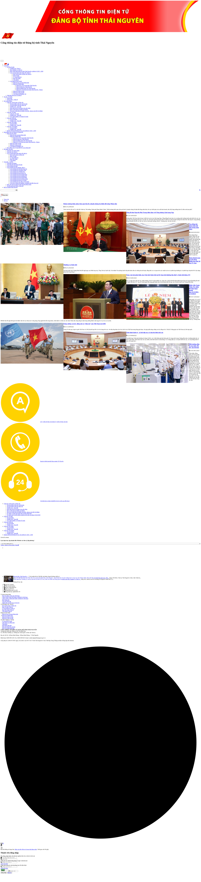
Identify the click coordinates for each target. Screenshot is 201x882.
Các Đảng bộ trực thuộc (16, 81)
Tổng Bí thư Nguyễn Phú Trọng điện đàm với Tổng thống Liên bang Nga (150, 212)
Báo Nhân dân (5, 600)
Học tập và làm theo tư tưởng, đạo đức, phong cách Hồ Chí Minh (26, 111)
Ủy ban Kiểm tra (17, 77)
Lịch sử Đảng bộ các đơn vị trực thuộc (19, 181)
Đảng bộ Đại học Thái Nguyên (24, 87)
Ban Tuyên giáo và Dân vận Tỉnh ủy (22, 74)
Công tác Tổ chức (11, 112)
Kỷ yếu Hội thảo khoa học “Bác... (100, 578)
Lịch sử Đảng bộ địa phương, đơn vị (16, 167)
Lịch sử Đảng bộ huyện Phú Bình (18, 177)
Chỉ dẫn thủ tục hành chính (54, 501)
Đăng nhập (5, 195)
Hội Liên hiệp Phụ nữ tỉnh (8, 627)
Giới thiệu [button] (6, 65)
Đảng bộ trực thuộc (12, 133)
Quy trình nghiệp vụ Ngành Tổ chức (19, 116)
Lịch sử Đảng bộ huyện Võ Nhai (18, 180)
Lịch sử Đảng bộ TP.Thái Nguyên (18, 169)
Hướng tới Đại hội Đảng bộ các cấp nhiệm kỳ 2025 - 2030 (21, 130)
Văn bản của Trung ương (13, 150)
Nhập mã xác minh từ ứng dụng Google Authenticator (14, 860)
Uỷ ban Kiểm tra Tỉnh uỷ (8, 608)
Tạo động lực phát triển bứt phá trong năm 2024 (194, 226)
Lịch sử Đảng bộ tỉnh (12, 166)
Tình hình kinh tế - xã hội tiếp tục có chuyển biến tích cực (144, 332)
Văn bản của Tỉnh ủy (12, 152)
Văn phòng (16, 79)
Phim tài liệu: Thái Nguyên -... (21, 576)
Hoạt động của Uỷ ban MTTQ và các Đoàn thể (18, 147)
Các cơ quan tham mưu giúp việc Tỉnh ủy (20, 72)
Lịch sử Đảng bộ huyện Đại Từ (18, 173)
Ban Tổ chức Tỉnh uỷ (7, 607)
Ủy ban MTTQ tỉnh (7, 621)
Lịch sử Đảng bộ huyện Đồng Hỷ (18, 176)
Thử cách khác (4, 863)
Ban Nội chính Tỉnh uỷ (8, 610)
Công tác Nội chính (12, 122)
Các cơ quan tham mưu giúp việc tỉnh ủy (17, 153)
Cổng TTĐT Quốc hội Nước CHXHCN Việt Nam (15, 597)
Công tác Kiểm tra (11, 118)
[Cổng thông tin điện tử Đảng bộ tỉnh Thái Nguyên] (8, 39)
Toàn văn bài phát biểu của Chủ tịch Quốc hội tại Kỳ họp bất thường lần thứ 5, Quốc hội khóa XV (158, 275)
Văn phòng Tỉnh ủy (7, 611)
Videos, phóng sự (5, 545)
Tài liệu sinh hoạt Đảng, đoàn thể (15, 186)
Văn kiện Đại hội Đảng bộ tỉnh (14, 164)
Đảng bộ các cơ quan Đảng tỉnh (21, 82)
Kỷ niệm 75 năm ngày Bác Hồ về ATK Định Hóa (19, 513)
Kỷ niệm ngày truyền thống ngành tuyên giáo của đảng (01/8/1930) (23, 515)
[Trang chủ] (6, 64)
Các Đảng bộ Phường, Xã (19, 94)
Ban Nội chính (16, 78)
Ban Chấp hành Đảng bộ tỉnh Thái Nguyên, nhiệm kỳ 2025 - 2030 (26, 71)
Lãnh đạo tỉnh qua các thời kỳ (14, 95)
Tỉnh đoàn (4, 624)
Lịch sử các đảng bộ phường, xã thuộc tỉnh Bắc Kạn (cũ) (24, 183)
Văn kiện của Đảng (12, 163)
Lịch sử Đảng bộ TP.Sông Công (18, 170)
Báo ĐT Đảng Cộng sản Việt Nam (10, 595)
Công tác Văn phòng (12, 126)
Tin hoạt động (13, 119)
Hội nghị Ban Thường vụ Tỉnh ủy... (72, 579)
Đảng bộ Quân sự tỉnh (18, 91)
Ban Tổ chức (13, 156)
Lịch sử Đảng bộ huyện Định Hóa (18, 174)
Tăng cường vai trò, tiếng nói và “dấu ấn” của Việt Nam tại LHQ (84, 324)
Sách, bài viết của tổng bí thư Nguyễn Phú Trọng (19, 184)
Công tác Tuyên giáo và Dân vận (15, 102)
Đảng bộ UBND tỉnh (18, 84)
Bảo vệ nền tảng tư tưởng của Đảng (19, 109)
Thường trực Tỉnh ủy (15, 68)
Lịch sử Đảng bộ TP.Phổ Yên (17, 171)
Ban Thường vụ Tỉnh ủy (16, 70)
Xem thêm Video (13, 545)
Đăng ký (9, 872)
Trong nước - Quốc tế (12, 99)
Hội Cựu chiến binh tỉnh (8, 628)
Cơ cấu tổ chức (10, 67)
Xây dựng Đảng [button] (8, 101)
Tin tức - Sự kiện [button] (8, 96)
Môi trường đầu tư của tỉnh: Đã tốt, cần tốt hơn (194, 345)
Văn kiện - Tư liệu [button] (8, 162)
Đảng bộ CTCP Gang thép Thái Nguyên (26, 85)
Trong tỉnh (9, 98)
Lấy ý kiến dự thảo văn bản (54, 421)
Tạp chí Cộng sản (6, 601)
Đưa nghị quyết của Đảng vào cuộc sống (20, 108)
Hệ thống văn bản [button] (8, 149)
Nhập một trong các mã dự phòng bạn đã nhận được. (14, 865)
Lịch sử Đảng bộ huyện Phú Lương (19, 179)
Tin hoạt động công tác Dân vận (18, 105)
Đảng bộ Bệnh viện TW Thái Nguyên (25, 88)
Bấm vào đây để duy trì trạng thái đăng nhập (26, 849)
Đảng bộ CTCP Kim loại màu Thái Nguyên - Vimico (29, 89)
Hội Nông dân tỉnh (7, 625)
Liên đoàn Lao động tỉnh (8, 622)
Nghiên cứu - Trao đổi (15, 106)
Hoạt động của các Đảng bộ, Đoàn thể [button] (13, 132)
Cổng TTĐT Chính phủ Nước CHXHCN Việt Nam (15, 598)
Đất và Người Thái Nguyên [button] (11, 187)
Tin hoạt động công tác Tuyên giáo (18, 104)
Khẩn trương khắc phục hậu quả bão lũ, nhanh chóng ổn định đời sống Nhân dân (90, 204)
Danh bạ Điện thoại (51, 461)
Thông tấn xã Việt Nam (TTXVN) (10, 603)
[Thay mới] (9, 871)
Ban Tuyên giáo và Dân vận (17, 154)
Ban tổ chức (16, 75)
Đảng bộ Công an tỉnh (18, 92)
